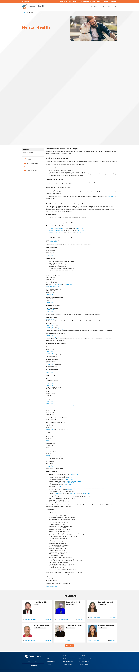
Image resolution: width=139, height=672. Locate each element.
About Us (49, 656)
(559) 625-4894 (68, 476)
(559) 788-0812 (49, 467)
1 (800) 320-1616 (68, 284)
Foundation (103, 7)
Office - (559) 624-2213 (94, 617)
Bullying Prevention (28, 152)
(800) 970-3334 (49, 373)
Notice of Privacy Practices (85, 659)
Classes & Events (105, 1)
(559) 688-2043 (69, 490)
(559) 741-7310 (69, 481)
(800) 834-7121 (49, 353)
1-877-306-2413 (50, 319)
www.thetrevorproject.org (52, 337)
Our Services (85, 7)
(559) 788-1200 (102, 488)
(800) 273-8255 (49, 325)
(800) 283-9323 (53, 242)
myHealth (62, 1)
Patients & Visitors (94, 7)
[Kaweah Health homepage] (33, 7)
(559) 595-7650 (80, 232)
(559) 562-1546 (80, 230)
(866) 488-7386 (49, 335)
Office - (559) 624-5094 (29, 640)
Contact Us (113, 1)
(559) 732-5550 (49, 429)
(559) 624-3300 (110, 196)
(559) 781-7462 (71, 478)
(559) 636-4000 (49, 351)
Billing (48, 659)
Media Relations (83, 656)
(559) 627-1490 (86, 493)
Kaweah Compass (67, 664)
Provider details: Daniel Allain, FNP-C (69, 611)
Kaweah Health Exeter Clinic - (56, 228)
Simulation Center (83, 664)
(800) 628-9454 (49, 327)
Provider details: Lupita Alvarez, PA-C (102, 609)
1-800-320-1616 (50, 310)
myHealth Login (33, 665)
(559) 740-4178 (49, 440)
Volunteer (110, 7)
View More (70, 646)
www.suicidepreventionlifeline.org (54, 329)
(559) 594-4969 (58, 493)
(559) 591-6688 (72, 493)
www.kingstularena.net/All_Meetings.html (66, 405)
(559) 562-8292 (69, 479)
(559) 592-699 (49, 364)
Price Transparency (83, 661)
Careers (98, 1)
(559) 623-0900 (49, 255)
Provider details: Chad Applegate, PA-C (69, 633)
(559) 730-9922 (58, 284)
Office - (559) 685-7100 (61, 619)
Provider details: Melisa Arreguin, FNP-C (102, 633)
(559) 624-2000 (26, 1)
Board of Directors (77, 1)
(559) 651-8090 (78, 481)
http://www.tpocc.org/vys (52, 286)
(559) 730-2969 (78, 495)
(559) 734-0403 (49, 371)
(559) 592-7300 (79, 228)
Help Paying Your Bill (68, 661)
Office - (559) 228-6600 (94, 640)
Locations (77, 7)
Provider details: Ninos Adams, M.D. (37, 611)
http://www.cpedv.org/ (51, 586)
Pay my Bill (68, 1)
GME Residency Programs (89, 1)
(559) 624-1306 (74, 474)
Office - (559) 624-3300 (29, 619)
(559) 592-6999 (49, 397)
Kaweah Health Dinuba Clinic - (56, 232)
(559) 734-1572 (49, 455)
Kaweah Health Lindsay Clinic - (56, 230)
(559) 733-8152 (49, 416)
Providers (71, 7)
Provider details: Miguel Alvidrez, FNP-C (37, 633)
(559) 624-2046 (49, 294)
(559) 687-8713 (49, 302)
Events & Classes (67, 656)
